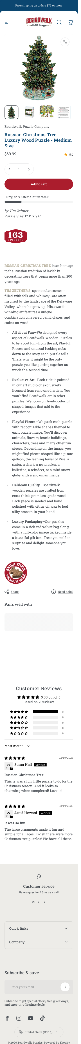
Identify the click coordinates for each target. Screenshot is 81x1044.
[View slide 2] (39, 902)
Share (15, 592)
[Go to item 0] (11, 112)
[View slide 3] (44, 902)
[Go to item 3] (47, 112)
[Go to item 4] (64, 112)
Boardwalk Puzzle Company (27, 126)
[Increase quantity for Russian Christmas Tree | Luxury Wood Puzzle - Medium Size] (29, 169)
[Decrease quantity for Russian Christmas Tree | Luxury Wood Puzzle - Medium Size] (9, 169)
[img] (14, 758)
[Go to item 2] (29, 112)
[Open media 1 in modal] (65, 41)
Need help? (65, 591)
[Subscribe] (65, 986)
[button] (19, 711)
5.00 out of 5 (50, 697)
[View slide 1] (33, 902)
